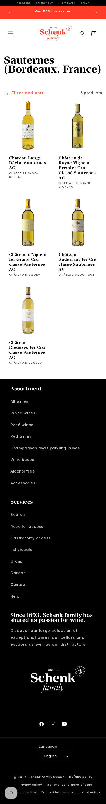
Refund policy (80, 777)
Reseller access (26, 527)
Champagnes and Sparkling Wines (45, 448)
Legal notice (90, 792)
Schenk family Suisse (46, 777)
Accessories (23, 483)
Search (17, 515)
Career (17, 573)
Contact (18, 585)
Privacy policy (30, 785)
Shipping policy (23, 792)
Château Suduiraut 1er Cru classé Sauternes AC (78, 262)
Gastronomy (44, 3)
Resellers (23, 3)
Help (14, 596)
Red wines (20, 437)
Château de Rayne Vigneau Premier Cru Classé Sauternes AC (77, 167)
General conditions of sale (69, 785)
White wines (23, 413)
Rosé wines (21, 425)
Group (85, 3)
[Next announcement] (96, 12)
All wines (19, 402)
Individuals (67, 3)
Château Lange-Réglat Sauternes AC (27, 162)
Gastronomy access (30, 538)
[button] (10, 33)
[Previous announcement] (9, 12)
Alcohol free (22, 471)
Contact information (58, 792)
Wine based (22, 460)
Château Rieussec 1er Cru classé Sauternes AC (27, 350)
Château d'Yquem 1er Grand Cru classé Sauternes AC (28, 262)
